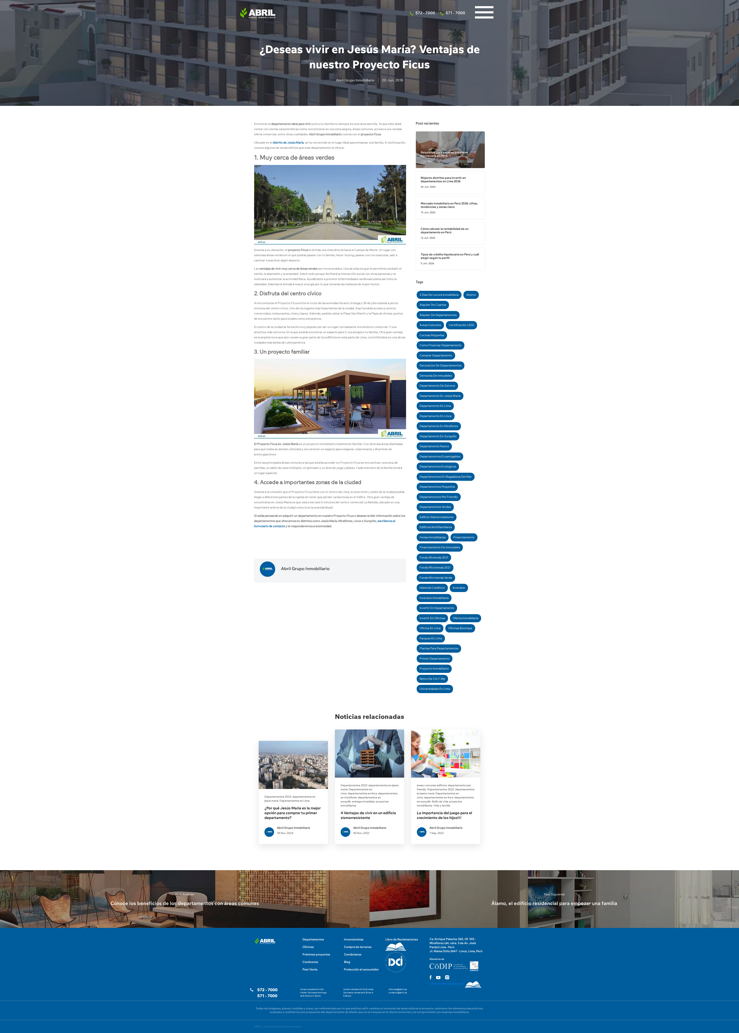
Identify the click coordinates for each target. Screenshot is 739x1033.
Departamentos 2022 (354, 785)
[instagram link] (447, 977)
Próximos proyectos (316, 954)
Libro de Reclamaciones (401, 939)
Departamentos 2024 (277, 796)
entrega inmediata (363, 801)
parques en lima (431, 638)
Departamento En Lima (435, 406)
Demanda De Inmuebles (436, 375)
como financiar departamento (440, 345)
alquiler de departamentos (438, 315)
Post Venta (310, 969)
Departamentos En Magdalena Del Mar (446, 476)
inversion (459, 588)
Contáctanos (352, 954)
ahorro (471, 295)
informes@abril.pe (398, 989)
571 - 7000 (267, 996)
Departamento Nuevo (434, 446)
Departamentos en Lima (294, 800)
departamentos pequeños (437, 486)
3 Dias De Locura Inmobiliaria (439, 295)
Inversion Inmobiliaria (434, 598)
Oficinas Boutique (460, 628)
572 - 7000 (267, 990)
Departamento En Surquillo (438, 436)
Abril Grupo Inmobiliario (355, 80)
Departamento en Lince (436, 416)
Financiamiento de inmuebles (440, 547)
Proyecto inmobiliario (434, 668)
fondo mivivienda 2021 (435, 567)
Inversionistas (354, 939)
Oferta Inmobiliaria (465, 618)
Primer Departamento (435, 658)
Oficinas (308, 946)
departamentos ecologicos (438, 466)
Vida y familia (441, 805)
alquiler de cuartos (433, 305)
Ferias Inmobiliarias (433, 537)
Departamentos (313, 939)
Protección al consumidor (361, 969)
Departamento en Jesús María (440, 396)
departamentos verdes (435, 507)
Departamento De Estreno (437, 385)
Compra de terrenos (358, 946)
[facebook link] (430, 977)
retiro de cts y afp (432, 679)
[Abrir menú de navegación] (484, 4)
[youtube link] (438, 977)
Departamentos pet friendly (439, 497)
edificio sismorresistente (437, 517)
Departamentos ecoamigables (440, 456)
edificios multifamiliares (436, 527)
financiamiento (464, 537)
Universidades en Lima (435, 689)
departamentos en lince (362, 793)
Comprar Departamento (436, 355)
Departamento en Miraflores (439, 426)
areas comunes (430, 325)
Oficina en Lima (430, 628)
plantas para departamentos (439, 648)
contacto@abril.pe (398, 992)
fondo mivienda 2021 (434, 557)
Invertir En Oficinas (432, 618)
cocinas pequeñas (432, 335)
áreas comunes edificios (432, 785)
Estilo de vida (440, 801)
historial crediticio (432, 588)
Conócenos (310, 961)
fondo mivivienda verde (436, 578)
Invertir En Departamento (437, 608)
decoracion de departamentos (440, 365)
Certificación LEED (461, 325)
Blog (347, 961)
